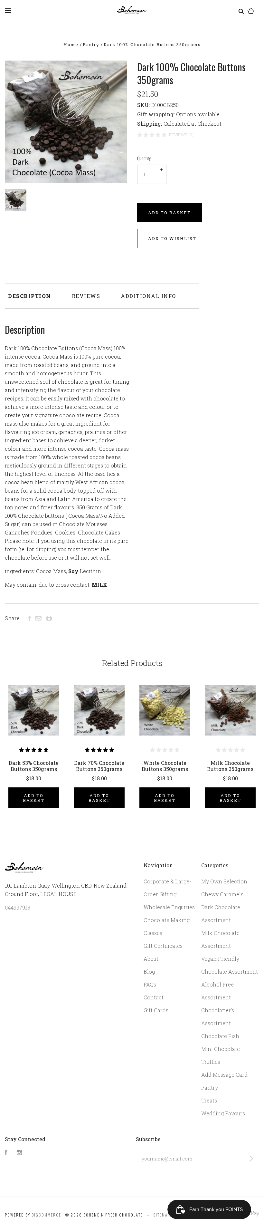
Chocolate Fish (220, 1036)
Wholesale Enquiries (169, 907)
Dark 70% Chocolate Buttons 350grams (99, 765)
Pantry (209, 1087)
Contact (154, 997)
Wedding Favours (223, 1113)
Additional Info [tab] (148, 296)
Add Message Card (224, 1074)
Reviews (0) (181, 135)
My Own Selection (224, 881)
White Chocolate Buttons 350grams (165, 765)
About (151, 958)
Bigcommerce (46, 1215)
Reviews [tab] (86, 296)
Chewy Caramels (222, 894)
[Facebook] (6, 1153)
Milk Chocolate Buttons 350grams (230, 765)
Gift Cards (156, 1010)
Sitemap (162, 1215)
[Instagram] (19, 1153)
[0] (251, 10)
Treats (209, 1100)
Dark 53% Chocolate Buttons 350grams (34, 765)
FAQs (150, 984)
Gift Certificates (163, 945)
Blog (149, 971)
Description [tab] (29, 296)
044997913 (17, 907)
